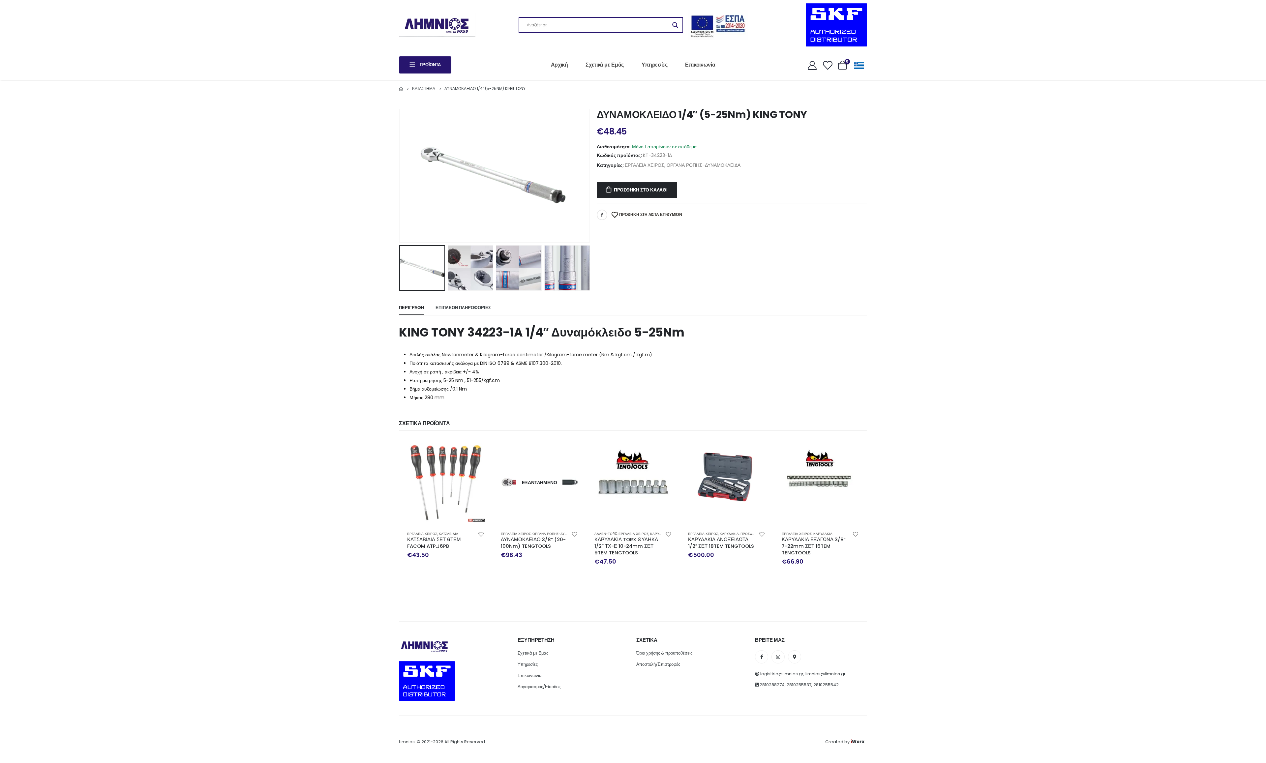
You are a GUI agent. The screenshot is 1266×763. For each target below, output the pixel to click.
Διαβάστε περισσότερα (572, 450)
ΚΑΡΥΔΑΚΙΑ (659, 533)
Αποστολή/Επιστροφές (658, 664)
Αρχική (559, 65)
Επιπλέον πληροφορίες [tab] (463, 308)
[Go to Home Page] (401, 88)
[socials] (761, 656)
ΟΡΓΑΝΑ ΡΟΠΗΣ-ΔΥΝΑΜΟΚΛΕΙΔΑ (703, 165)
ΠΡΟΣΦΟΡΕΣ (751, 533)
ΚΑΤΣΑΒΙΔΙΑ (448, 533)
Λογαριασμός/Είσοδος (539, 687)
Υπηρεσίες (655, 65)
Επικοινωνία (700, 65)
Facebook (602, 215)
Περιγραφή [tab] (411, 308)
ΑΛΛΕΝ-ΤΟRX (605, 533)
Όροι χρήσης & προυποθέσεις (664, 653)
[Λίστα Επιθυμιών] (827, 65)
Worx (857, 742)
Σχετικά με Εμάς (605, 65)
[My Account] (812, 65)
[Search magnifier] (675, 25)
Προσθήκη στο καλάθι (641, 190)
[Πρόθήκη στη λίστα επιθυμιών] (481, 534)
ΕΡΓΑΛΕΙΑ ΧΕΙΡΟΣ (644, 165)
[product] (445, 482)
